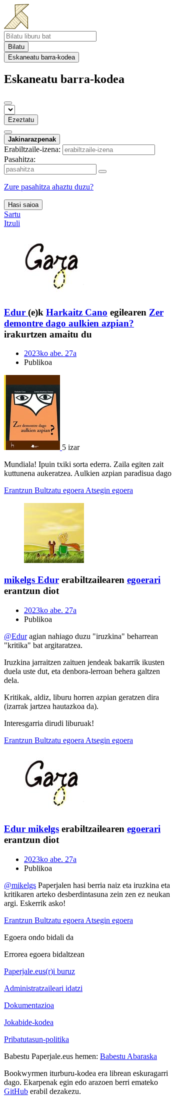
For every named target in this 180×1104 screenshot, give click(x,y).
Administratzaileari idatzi (43, 988)
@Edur (15, 636)
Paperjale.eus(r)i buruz (39, 971)
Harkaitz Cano (77, 312)
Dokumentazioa (29, 1005)
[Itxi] (8, 103)
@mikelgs (20, 885)
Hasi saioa (23, 204)
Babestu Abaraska (128, 1056)
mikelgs (43, 829)
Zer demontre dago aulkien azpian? (84, 317)
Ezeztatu (21, 120)
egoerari (143, 579)
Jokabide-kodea (29, 1022)
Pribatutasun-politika (36, 1039)
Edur (48, 579)
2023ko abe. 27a (50, 353)
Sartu (12, 214)
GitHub (16, 1091)
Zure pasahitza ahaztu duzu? (49, 186)
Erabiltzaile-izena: (32, 149)
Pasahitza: (20, 159)
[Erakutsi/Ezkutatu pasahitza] (102, 171)
